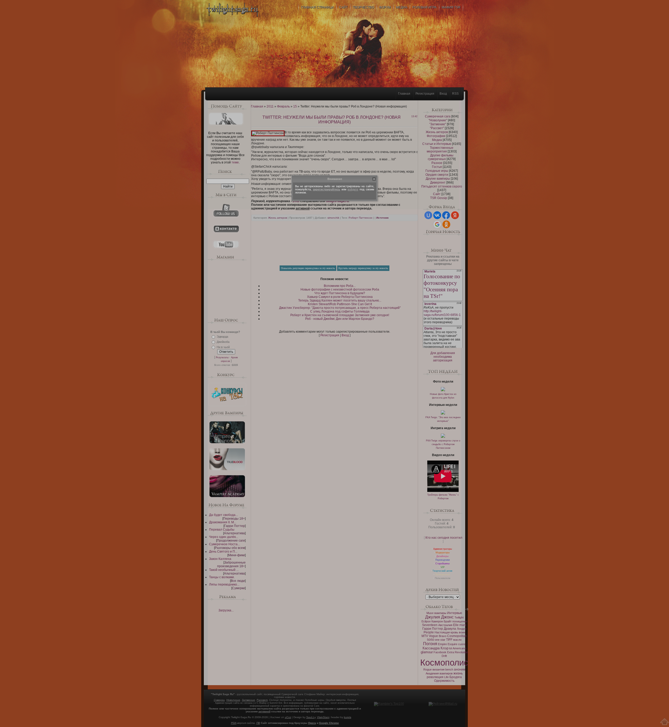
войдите (353, 189)
